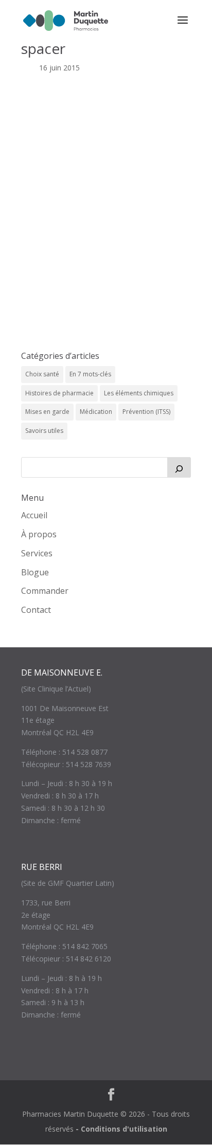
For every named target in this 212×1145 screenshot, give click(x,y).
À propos (39, 534)
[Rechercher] (179, 467)
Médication (96, 411)
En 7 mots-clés (90, 374)
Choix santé (42, 374)
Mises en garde (47, 411)
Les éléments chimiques (138, 393)
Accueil (34, 515)
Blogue (35, 572)
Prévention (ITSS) (146, 411)
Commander (44, 590)
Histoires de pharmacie (59, 393)
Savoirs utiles (44, 430)
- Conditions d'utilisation (121, 1129)
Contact (36, 609)
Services (36, 553)
